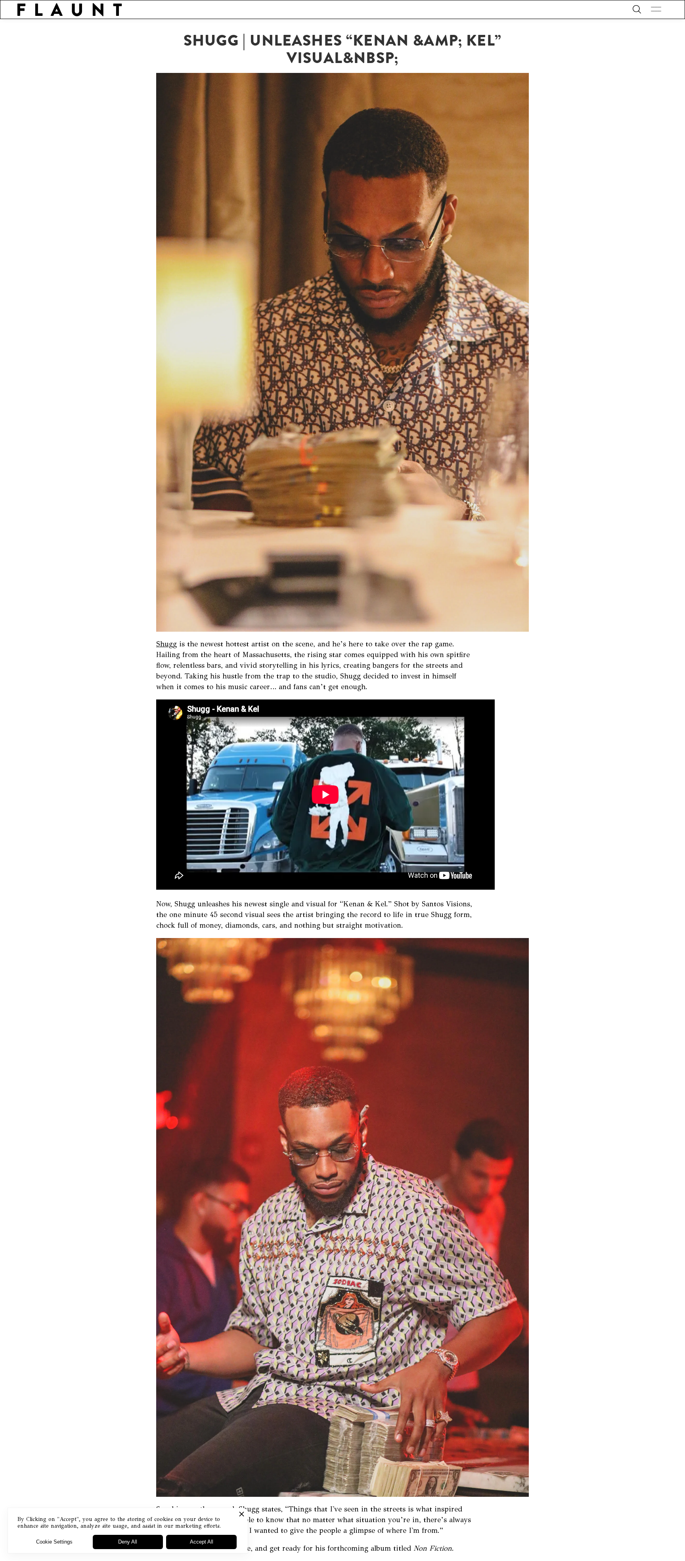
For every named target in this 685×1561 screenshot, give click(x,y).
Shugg (166, 644)
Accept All (201, 1542)
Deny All (127, 1542)
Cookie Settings (54, 1542)
